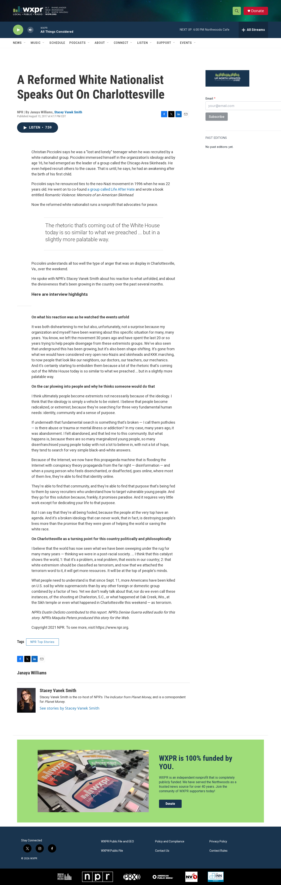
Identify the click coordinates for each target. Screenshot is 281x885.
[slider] (37, 30)
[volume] (30, 30)
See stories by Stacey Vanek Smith (69, 708)
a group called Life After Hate (111, 189)
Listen (142, 42)
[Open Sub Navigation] (25, 42)
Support (164, 42)
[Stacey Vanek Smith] (26, 700)
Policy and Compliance (169, 841)
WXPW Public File (112, 850)
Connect (121, 42)
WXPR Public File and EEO (117, 841)
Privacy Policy (218, 841)
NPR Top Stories (42, 642)
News (17, 42)
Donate (257, 11)
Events (186, 42)
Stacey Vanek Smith (68, 112)
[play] (18, 30)
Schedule (57, 42)
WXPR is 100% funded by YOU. (195, 762)
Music (36, 42)
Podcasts (77, 42)
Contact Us (162, 850)
